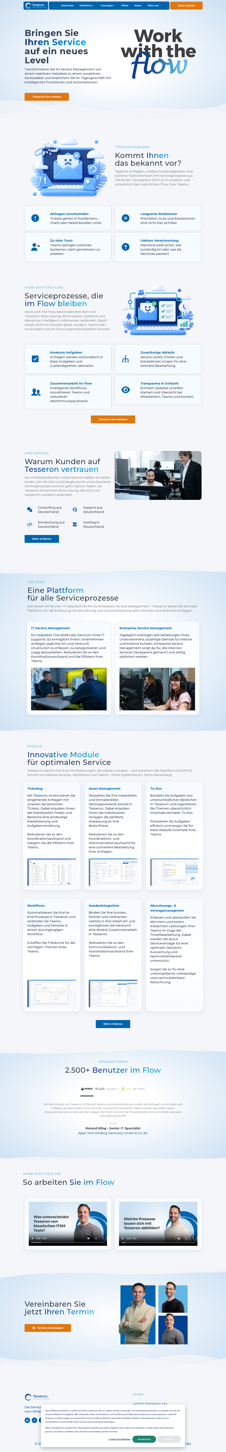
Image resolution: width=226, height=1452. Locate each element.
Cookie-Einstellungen (119, 1439)
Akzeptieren (144, 1439)
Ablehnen (169, 1439)
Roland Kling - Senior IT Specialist (113, 1128)
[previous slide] (33, 1109)
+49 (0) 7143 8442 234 (150, 1404)
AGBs (186, 1444)
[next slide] (193, 1109)
